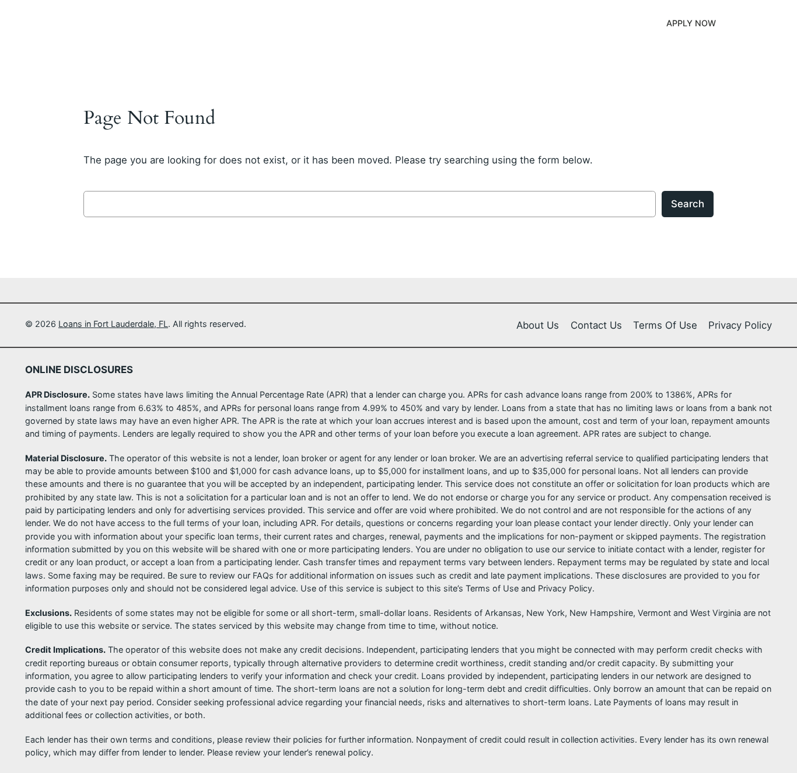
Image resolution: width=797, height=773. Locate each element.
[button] (691, 23)
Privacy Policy (740, 325)
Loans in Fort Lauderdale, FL (144, 23)
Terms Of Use (665, 325)
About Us (537, 325)
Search (687, 204)
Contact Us (596, 325)
